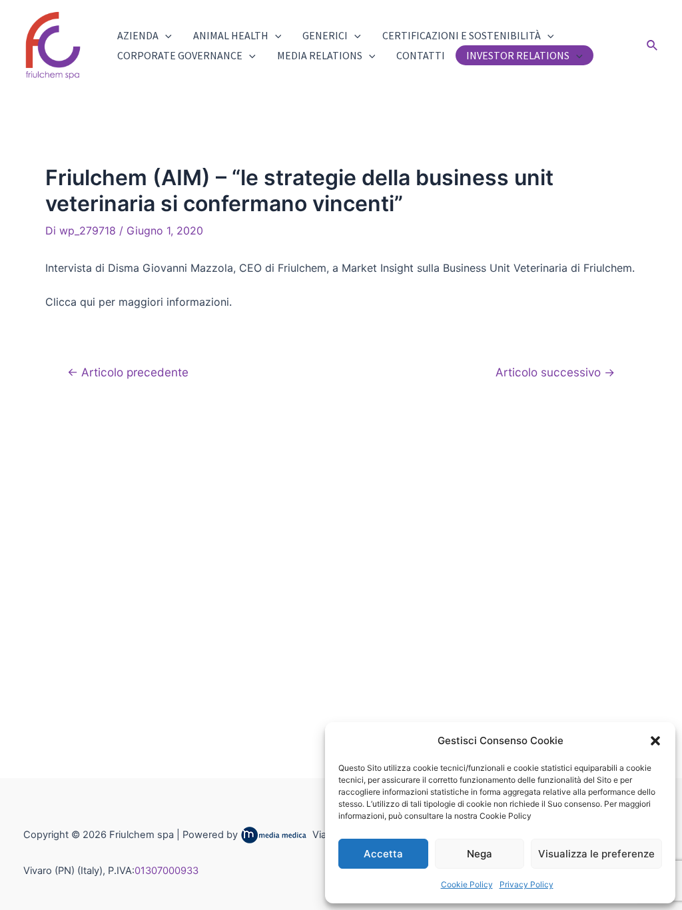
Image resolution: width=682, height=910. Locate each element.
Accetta (383, 853)
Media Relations (319, 55)
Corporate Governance (179, 55)
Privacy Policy (526, 884)
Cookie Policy (467, 884)
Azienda (138, 35)
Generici (325, 35)
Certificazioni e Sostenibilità (461, 35)
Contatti (420, 55)
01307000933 (166, 871)
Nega (479, 853)
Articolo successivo (555, 372)
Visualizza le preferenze (596, 853)
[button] (655, 740)
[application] (165, 35)
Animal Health (230, 35)
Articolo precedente (127, 372)
